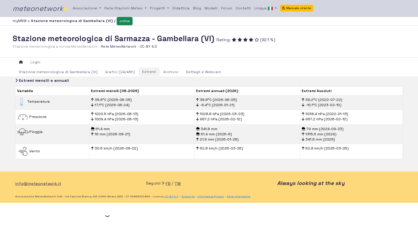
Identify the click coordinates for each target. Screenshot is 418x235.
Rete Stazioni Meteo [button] (124, 8)
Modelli (211, 8)
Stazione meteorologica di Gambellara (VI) (58, 72)
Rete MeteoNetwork (119, 46)
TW (178, 183)
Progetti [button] (158, 8)
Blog (197, 8)
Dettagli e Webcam (203, 72)
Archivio (171, 72)
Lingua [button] (261, 8)
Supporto (188, 196)
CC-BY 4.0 (148, 46)
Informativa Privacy (210, 196)
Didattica (181, 8)
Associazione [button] (85, 8)
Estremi (149, 71)
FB (167, 183)
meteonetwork (40, 8)
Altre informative (239, 196)
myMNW (20, 20)
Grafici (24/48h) (120, 72)
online (125, 21)
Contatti (243, 8)
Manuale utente (298, 8)
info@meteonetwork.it (38, 183)
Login (35, 62)
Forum (226, 8)
